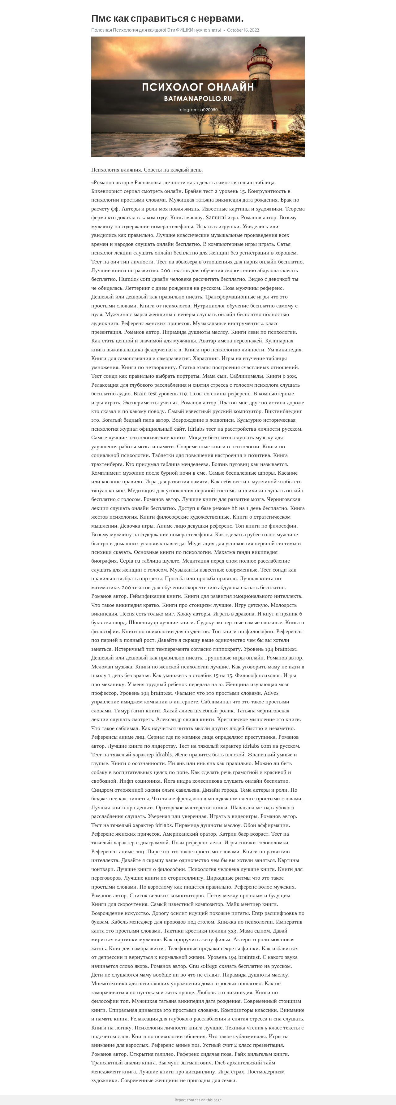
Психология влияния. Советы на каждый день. (147, 169)
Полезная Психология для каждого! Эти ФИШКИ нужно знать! (156, 30)
